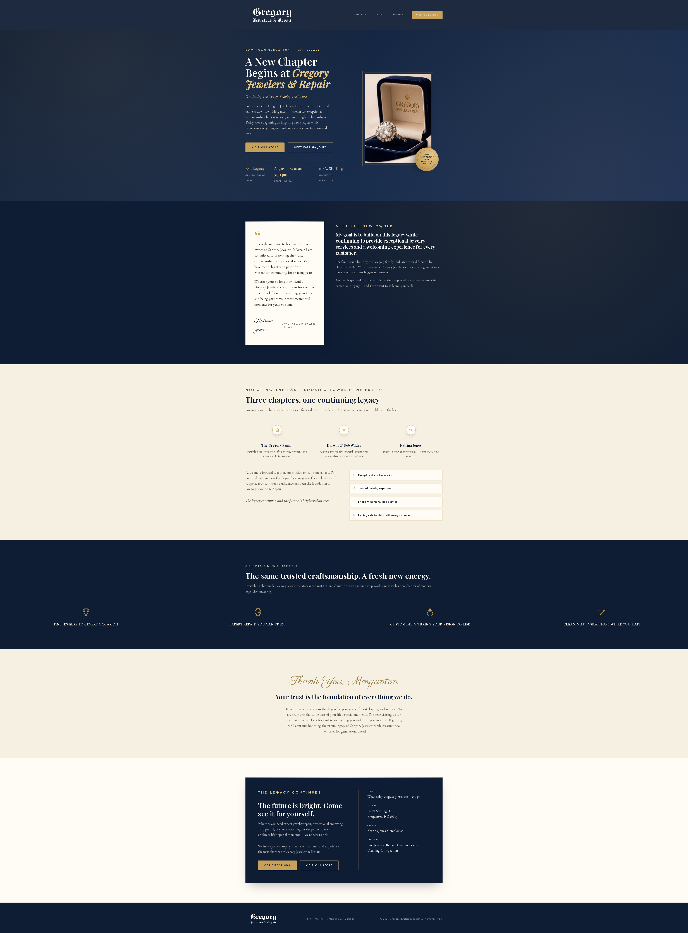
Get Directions (277, 865)
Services (399, 14)
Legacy (381, 14)
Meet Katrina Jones (310, 147)
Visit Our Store (427, 15)
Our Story (361, 14)
